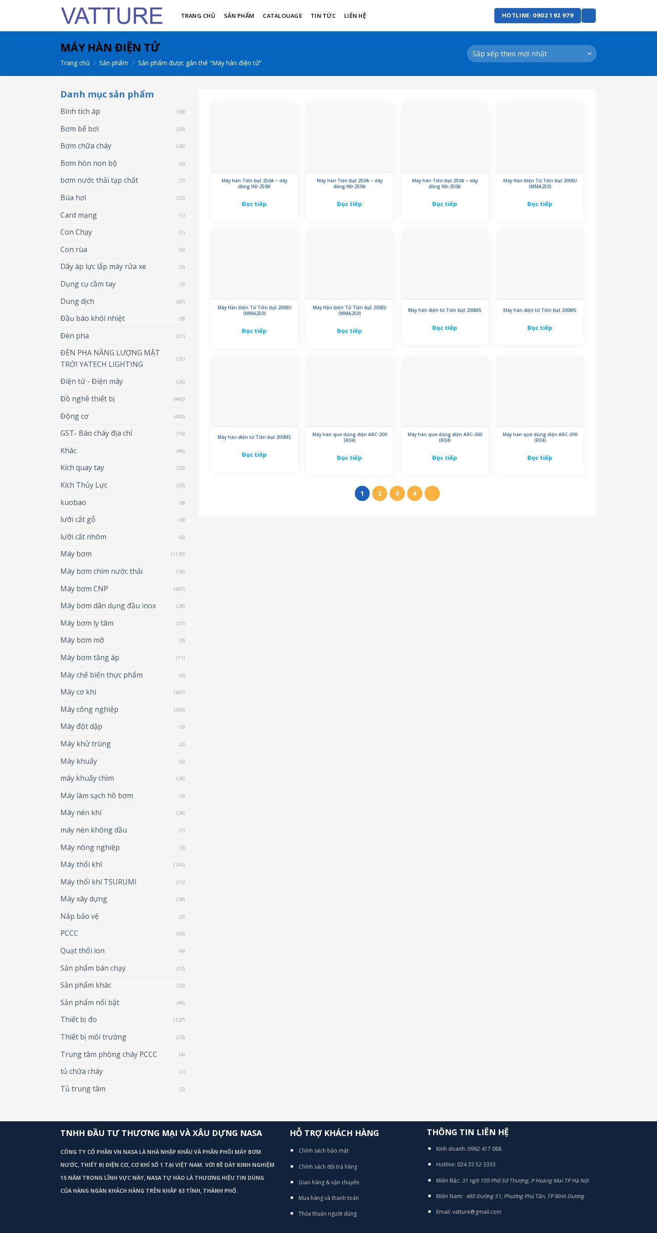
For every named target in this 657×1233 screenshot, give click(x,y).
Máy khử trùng (85, 744)
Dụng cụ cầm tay (88, 284)
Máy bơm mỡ (82, 640)
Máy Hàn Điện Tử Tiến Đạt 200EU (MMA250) (540, 183)
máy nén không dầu (93, 830)
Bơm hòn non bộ (88, 163)
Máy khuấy (78, 761)
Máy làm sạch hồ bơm (96, 795)
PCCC (69, 933)
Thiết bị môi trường (93, 1037)
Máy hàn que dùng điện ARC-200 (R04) (349, 437)
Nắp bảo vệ (79, 916)
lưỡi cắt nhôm (83, 537)
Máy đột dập (81, 726)
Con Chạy (76, 232)
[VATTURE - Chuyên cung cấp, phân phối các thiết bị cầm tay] (111, 15)
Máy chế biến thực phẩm (101, 675)
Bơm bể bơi (79, 129)
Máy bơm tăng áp (89, 657)
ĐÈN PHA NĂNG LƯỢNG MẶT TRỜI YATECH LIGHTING (110, 358)
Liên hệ (355, 16)
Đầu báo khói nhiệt (92, 318)
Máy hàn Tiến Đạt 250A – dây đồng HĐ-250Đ (254, 183)
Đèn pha (74, 336)
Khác (68, 450)
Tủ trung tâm (82, 1089)
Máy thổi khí (81, 864)
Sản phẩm (239, 16)
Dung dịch (77, 301)
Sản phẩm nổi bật (89, 1002)
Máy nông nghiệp (90, 847)
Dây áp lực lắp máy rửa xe (103, 266)
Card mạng (78, 215)
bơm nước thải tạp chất (99, 180)
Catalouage (282, 16)
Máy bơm (76, 554)
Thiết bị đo (78, 1019)
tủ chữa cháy (81, 1071)
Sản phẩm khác (85, 985)
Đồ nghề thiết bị (87, 399)
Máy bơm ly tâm (87, 623)
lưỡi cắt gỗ (78, 519)
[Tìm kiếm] (588, 15)
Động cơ (74, 416)
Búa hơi (73, 197)
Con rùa (73, 249)
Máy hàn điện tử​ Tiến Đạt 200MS (444, 310)
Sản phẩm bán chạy (93, 968)
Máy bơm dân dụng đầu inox (108, 605)
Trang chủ (198, 16)
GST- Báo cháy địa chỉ (96, 433)
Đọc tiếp (254, 204)
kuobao (73, 502)
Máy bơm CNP (84, 588)
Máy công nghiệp (89, 709)
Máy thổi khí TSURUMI (98, 882)
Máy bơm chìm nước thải (101, 571)
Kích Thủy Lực (83, 485)
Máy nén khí (80, 812)
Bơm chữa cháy (85, 146)
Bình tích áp (80, 111)
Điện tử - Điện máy (91, 381)
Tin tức (323, 16)
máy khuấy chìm (87, 778)
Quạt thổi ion (82, 950)
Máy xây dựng (83, 899)
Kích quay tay (82, 467)
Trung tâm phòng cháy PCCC (108, 1054)
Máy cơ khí (78, 692)
